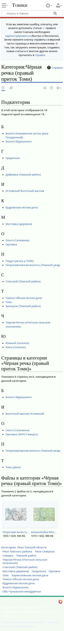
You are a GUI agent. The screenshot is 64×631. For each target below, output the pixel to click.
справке (40, 55)
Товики (19, 5)
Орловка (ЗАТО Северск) (22, 434)
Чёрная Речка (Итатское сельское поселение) (24, 561)
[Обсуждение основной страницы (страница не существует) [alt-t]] (11, 88)
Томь (9, 302)
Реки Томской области (32, 547)
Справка (57, 67)
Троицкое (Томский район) (23, 306)
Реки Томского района (17, 551)
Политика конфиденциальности (22, 622)
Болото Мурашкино (19, 141)
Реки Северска (45, 551)
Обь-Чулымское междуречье (21, 591)
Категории (8, 547)
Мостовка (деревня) (19, 224)
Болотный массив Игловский (25, 413)
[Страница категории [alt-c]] (3, 88)
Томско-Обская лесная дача (24, 298)
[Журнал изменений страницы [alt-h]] (52, 88)
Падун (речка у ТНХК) (20, 261)
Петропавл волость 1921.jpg (16, 532)
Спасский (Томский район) (23, 281)
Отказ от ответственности (18, 626)
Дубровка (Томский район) (23, 174)
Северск (7, 555)
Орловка (11, 244)
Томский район (26, 555)
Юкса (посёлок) (16, 347)
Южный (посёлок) (17, 343)
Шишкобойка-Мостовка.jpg (44, 532)
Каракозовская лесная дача (30, 575)
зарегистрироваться (18, 36)
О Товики (53, 622)
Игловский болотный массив (25, 191)
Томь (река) (13, 467)
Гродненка (13, 158)
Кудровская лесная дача (22, 207)
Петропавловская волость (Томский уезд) (33, 265)
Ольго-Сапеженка (18, 240)
